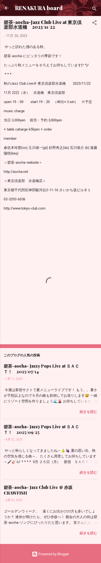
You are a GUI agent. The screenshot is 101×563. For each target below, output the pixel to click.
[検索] (94, 9)
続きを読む (88, 412)
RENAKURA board (39, 8)
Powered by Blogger (53, 554)
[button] (94, 23)
